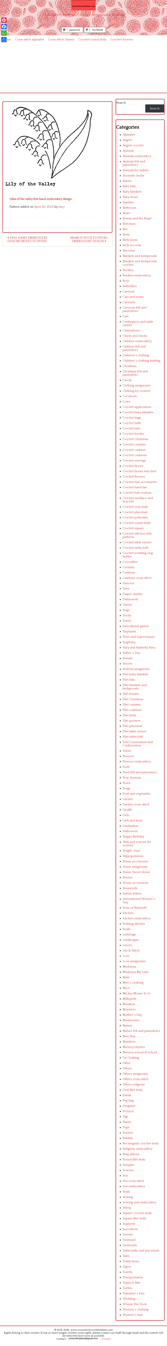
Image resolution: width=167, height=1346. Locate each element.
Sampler (128, 1165)
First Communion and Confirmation (138, 743)
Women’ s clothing (135, 1309)
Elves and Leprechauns (139, 637)
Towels (127, 1272)
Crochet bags (132, 417)
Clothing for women (136, 391)
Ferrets (127, 663)
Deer (126, 588)
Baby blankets (132, 191)
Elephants (129, 631)
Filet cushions (132, 710)
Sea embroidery (134, 1186)
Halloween (130, 831)
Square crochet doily (137, 1213)
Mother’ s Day (132, 1015)
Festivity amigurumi (136, 669)
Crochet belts (132, 423)
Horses (127, 877)
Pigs (125, 1116)
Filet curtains (132, 704)
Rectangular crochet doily (141, 1143)
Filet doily (129, 715)
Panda (127, 1095)
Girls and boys (132, 820)
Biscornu (129, 250)
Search (121, 102)
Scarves (128, 1170)
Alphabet (129, 134)
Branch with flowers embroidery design (88, 239)
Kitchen (128, 913)
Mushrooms (131, 1020)
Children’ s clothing (136, 355)
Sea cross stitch (133, 1181)
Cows (126, 401)
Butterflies (130, 286)
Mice (126, 988)
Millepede (130, 998)
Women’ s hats (133, 1315)
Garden (128, 799)
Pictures (128, 1111)
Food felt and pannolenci (140, 772)
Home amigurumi (135, 866)
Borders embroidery (137, 275)
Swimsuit (129, 1240)
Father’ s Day (131, 653)
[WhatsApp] (4, 33)
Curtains (128, 567)
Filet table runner (135, 731)
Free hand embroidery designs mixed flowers (27, 239)
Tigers (127, 1266)
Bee (125, 229)
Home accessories (135, 861)
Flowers (128, 756)
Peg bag (128, 1100)
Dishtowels (130, 599)
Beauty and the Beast (137, 218)
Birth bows (130, 240)
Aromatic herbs (133, 175)
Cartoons (129, 302)
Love (126, 956)
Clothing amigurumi (136, 385)
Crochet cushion (134, 450)
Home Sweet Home (136, 872)
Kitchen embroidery (137, 918)
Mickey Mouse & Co (137, 993)
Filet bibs (129, 679)
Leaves (127, 945)
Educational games (136, 626)
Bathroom (130, 207)
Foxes (126, 783)
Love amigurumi (134, 961)
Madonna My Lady (136, 972)
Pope (126, 1127)
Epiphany (129, 642)
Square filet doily (134, 1218)
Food (126, 767)
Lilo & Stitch (131, 950)
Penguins (129, 1106)
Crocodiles (130, 562)
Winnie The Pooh (135, 1304)
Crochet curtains (134, 444)
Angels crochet (133, 145)
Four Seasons (132, 777)
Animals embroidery (137, 156)
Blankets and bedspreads (140, 256)
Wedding (129, 1299)
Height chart (131, 850)
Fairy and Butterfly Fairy (139, 647)
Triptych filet (131, 1282)
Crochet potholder (135, 517)
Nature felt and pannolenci (141, 1031)
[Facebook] (4, 26)
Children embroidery (137, 341)
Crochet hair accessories (140, 482)
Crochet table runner (137, 542)
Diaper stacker (133, 594)
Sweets (128, 1234)
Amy (61, 206)
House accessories (135, 883)
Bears (126, 213)
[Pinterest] (4, 20)
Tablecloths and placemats (141, 1250)
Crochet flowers (122, 39)
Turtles (127, 1288)
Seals (126, 1191)
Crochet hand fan (135, 487)
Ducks (127, 615)
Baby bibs (129, 186)
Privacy (106, 1338)
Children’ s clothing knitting (141, 360)
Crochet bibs (131, 428)
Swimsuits (130, 1245)
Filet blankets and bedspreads (135, 686)
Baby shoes (130, 197)
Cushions (129, 572)
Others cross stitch (135, 1079)
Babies (127, 181)
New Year (129, 1036)
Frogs (126, 788)
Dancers (128, 583)
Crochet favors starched (139, 471)
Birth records (132, 245)
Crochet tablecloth (135, 547)
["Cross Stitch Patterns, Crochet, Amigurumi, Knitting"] (83, 5)
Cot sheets (130, 396)
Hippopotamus (133, 856)
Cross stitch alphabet (29, 39)
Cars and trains (133, 297)
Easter (127, 621)
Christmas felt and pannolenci (135, 373)
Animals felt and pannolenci (134, 163)
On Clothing (131, 1057)
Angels (127, 140)
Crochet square (133, 528)
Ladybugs (129, 934)
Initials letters (132, 893)
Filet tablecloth (133, 736)
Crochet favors (133, 466)
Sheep (127, 1207)
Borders (128, 270)
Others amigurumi (135, 1074)
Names (127, 1025)
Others (127, 1068)
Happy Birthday (133, 836)
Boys (126, 281)
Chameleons (131, 330)
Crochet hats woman (137, 492)
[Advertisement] (83, 68)
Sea (125, 1175)
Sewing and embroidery (139, 1202)
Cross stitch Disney (61, 39)
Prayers (128, 1132)
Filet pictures (132, 720)
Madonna (129, 966)
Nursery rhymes (134, 1047)
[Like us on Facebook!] (95, 32)
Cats (126, 316)
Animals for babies (136, 170)
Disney (127, 604)
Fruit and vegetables (137, 793)
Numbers (129, 1041)
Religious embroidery (137, 1149)
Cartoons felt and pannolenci (134, 309)
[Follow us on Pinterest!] (72, 32)
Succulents (130, 1229)
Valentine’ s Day (133, 1293)
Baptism (128, 202)
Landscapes (131, 940)
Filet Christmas (133, 699)
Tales (126, 1256)
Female (128, 658)
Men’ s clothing (133, 982)
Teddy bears (131, 1261)
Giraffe (127, 809)
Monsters (129, 1009)
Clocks (127, 380)
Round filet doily (134, 1159)
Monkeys (129, 1004)
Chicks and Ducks (135, 336)
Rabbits (128, 1138)
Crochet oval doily (135, 507)
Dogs (126, 610)
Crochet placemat (135, 512)
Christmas (130, 366)
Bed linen (129, 224)
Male (126, 977)
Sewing (128, 1197)
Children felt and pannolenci (134, 348)
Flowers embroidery (137, 761)
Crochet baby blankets (138, 412)
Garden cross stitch (136, 804)
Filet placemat (132, 726)
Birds (126, 234)
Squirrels (129, 1224)
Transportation (133, 1277)
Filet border (131, 694)
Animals (128, 150)
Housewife (130, 888)
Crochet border (133, 433)
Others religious (134, 1084)
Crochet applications (137, 407)
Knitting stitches (134, 923)
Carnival (128, 291)
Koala (126, 929)
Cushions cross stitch (137, 578)
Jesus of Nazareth (135, 907)
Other (127, 1063)
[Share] (4, 39)
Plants (127, 1122)
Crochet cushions (135, 455)
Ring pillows (131, 1154)
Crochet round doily (92, 39)
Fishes (127, 751)
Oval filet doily (133, 1090)
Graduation (130, 826)
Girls (126, 815)
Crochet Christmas (135, 439)
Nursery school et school (140, 1052)
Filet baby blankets (135, 674)
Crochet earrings (134, 460)
